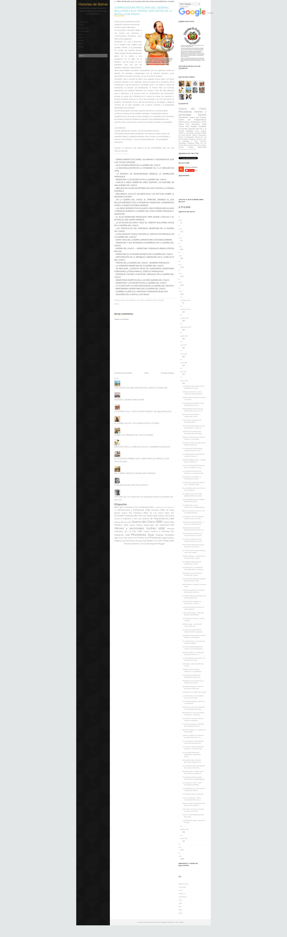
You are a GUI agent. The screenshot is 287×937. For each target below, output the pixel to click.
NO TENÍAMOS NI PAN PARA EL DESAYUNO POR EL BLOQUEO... (193, 631)
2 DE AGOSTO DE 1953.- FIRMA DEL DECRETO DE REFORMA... (194, 614)
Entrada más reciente (123, 373)
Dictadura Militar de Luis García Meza (151, 513)
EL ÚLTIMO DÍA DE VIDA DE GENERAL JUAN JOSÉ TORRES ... (195, 551)
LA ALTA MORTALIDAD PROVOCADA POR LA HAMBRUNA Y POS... (194, 466)
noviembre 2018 (186, 309)
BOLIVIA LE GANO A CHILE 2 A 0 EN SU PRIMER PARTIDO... (194, 512)
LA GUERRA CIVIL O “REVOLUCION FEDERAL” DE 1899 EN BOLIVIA (142, 411)
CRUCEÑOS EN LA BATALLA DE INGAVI (132, 294)
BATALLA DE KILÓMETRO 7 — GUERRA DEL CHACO (192, 415)
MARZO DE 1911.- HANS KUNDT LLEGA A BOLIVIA (193, 625)
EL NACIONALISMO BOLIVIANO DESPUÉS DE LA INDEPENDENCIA (194, 778)
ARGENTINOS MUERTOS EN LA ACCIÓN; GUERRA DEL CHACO (142, 280)
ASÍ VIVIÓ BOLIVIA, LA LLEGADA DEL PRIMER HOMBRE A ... (194, 642)
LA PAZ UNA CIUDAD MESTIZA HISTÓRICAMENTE (193, 421)
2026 (181, 220)
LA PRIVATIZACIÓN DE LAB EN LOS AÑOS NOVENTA (194, 608)
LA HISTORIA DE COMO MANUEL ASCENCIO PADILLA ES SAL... (193, 449)
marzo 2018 (185, 380)
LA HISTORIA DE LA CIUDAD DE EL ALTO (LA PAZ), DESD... (194, 697)
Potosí (81, 40)
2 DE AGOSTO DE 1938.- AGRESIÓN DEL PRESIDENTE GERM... (194, 725)
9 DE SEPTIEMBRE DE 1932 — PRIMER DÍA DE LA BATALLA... (194, 461)
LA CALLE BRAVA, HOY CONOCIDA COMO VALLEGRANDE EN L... (194, 742)
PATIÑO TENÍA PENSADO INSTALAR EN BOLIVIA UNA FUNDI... (194, 546)
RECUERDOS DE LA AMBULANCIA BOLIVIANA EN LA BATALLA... (194, 772)
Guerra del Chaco (143, 521)
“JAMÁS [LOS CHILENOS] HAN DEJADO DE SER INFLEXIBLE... (193, 432)
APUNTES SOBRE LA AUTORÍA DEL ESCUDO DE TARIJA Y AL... (194, 653)
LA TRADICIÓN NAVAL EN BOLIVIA (194, 794)
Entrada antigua (167, 373)
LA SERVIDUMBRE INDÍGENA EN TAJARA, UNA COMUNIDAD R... (193, 648)
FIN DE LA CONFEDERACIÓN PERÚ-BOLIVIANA (194, 816)
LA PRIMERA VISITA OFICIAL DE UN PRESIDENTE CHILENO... (194, 387)
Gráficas (161, 516)
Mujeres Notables (165, 535)
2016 (181, 856)
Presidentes (160, 300)
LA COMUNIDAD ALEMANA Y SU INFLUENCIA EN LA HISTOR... (193, 534)
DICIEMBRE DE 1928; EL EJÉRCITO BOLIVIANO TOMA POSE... (193, 687)
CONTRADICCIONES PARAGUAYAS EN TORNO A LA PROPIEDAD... (195, 636)
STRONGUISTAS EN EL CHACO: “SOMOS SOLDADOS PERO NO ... (194, 393)
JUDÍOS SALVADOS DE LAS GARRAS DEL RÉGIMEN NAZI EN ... (194, 591)
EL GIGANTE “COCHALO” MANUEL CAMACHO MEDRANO (194, 719)
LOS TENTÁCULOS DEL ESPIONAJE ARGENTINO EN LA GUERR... (194, 517)
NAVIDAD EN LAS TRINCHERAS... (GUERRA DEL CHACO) (193, 574)
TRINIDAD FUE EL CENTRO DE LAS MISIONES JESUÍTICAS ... (194, 682)
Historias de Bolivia (93, 4)
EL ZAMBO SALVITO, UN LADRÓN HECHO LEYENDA (136, 423)
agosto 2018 (185, 336)
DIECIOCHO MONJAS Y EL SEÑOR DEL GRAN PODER (195, 731)
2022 (181, 255)
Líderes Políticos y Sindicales (156, 531)
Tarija (81, 37)
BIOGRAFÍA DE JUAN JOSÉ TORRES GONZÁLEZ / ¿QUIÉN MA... (194, 714)
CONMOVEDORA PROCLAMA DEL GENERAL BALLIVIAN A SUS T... (194, 410)
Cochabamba (83, 31)
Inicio (146, 373)
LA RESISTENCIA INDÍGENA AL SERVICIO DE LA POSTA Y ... (192, 602)
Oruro (81, 34)
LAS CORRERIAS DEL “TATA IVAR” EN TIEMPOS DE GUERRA (194, 789)
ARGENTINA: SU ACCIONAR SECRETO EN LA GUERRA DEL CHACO (144, 254)
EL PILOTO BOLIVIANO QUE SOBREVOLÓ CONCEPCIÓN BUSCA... (192, 754)
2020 (181, 273)
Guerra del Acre (120, 522)
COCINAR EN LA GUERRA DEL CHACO (195, 692)
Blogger (161, 544)
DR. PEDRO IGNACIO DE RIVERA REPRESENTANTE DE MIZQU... (193, 495)
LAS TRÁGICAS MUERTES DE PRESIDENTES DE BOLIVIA (192, 676)
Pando (80, 47)
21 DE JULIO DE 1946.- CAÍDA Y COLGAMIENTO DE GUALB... (193, 799)
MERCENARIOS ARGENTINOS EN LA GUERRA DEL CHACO (141, 289)
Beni (80, 43)
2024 (181, 238)
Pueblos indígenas (189, 139)
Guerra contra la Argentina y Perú (130, 300)
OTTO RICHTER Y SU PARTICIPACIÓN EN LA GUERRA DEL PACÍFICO (145, 286)
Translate (210, 13)
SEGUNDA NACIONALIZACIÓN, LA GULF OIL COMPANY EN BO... (194, 523)
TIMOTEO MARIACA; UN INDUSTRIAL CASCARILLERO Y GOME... (194, 557)
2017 (181, 847)
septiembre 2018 (186, 327)
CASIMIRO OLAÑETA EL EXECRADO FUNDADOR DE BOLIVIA (142, 291)
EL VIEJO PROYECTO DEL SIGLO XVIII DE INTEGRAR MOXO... (194, 659)
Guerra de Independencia (155, 518)
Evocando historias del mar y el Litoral (133, 515)
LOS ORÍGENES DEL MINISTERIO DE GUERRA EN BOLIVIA (194, 455)
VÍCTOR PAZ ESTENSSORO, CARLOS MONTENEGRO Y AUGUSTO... (194, 427)
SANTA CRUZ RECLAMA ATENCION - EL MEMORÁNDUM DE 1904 (194, 708)
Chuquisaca (83, 22)
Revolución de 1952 (134, 541)
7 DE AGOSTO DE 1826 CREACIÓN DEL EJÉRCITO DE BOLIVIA (140, 388)
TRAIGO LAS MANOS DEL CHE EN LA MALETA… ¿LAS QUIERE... (194, 438)
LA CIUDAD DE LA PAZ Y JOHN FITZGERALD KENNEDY (192, 784)
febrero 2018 (185, 829)
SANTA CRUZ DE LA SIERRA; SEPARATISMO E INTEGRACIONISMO (144, 240)
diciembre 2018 (186, 300)
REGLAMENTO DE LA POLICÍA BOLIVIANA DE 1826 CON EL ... (193, 761)
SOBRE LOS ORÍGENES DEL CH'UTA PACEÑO (133, 435)
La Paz (81, 25)
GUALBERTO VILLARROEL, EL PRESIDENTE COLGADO (192, 478)
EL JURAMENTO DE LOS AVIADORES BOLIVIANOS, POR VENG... (194, 767)
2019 (181, 282)
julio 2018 (184, 345)
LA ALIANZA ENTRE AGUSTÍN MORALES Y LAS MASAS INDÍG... (194, 472)
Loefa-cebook (179, 922)
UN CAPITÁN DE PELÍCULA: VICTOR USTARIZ (194, 619)
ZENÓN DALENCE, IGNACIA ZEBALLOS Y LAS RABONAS (193, 670)
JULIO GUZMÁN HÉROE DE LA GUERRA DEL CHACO (138, 165)
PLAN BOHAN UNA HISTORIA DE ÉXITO (131, 485)
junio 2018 (184, 354)
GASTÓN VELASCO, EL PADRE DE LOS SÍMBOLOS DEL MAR (195, 444)
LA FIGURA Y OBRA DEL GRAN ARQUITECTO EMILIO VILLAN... (193, 540)
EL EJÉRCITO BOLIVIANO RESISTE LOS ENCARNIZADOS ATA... (195, 597)
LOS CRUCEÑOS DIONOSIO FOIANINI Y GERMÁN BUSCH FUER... (195, 580)
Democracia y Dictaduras (131, 510)
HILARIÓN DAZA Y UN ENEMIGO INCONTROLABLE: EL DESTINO (193, 568)
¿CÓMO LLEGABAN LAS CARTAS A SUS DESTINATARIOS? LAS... (194, 736)
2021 (181, 264)
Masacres (119, 535)
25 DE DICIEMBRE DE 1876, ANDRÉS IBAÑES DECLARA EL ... (194, 500)
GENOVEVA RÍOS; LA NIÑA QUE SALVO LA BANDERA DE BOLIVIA (142, 447)
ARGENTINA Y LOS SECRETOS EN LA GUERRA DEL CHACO (141, 180)
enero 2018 (184, 838)
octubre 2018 (185, 318)
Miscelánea (138, 534)
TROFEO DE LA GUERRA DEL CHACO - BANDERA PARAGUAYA (142, 263)
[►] (193, 216)
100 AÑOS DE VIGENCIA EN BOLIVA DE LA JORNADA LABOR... (194, 483)
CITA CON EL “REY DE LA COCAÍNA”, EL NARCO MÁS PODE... (194, 810)
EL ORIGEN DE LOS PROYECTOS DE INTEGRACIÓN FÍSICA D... (194, 404)
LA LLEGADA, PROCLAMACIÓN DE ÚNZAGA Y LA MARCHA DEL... (194, 748)
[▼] (193, 288)
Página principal (183, 884)
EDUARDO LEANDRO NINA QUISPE (129, 400)
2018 (181, 291)
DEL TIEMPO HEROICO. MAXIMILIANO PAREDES (134, 473)
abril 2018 (184, 371)
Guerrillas (164, 525)
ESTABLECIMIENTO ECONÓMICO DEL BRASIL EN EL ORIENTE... (194, 804)
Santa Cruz (83, 28)
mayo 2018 (184, 363)
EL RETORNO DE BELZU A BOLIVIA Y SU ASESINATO (194, 702)
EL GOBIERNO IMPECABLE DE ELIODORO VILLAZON (192, 563)
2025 (181, 229)
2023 (181, 247)
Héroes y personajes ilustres (148, 300)
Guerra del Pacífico (197, 117)
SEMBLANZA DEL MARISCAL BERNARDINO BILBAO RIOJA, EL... (194, 529)
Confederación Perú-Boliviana (164, 507)
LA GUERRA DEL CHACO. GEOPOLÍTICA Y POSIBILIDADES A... (195, 506)
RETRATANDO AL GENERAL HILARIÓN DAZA (195, 585)
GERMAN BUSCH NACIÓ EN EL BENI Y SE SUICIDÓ (195, 398)
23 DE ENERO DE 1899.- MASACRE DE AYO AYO (194, 821)
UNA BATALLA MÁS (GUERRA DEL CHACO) (194, 665)
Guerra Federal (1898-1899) (141, 525)
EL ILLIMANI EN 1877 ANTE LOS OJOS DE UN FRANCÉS (194, 489)
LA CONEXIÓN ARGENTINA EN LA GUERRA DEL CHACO (139, 266)
